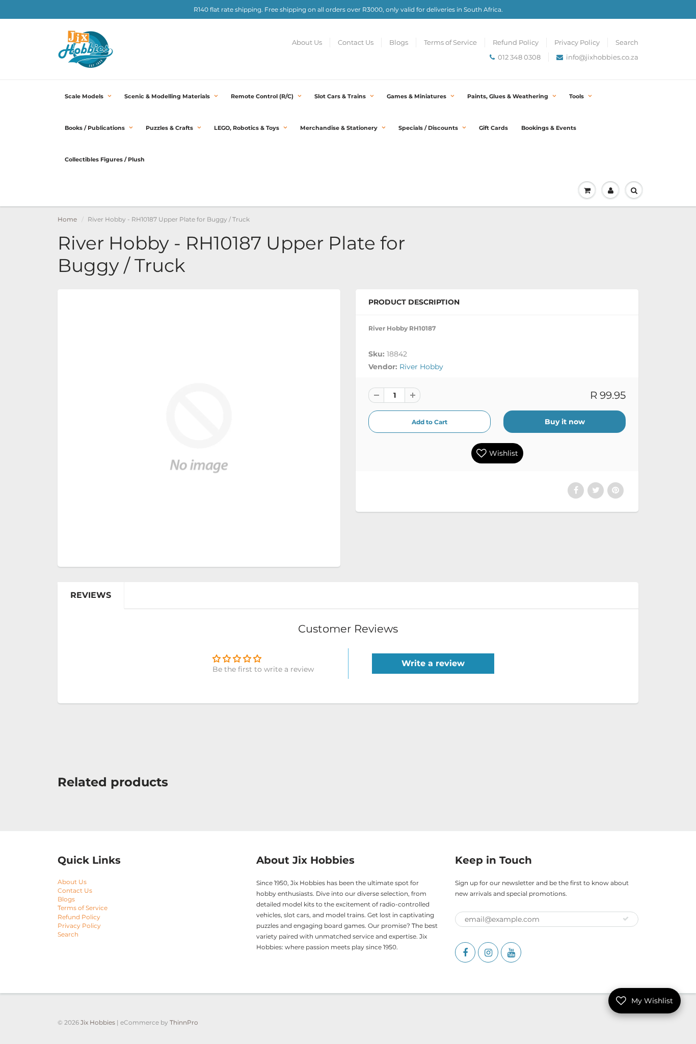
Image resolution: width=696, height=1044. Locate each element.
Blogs (398, 42)
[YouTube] (511, 952)
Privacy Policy (577, 42)
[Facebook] (465, 952)
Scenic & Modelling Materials (167, 96)
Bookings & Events (548, 127)
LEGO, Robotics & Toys (246, 127)
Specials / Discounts (428, 127)
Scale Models (84, 96)
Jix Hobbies (98, 1022)
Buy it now (565, 421)
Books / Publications (95, 127)
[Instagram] (488, 952)
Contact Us (355, 42)
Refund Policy (516, 42)
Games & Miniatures (416, 96)
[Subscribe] (625, 919)
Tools (576, 96)
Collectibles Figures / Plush (105, 159)
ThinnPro (184, 1022)
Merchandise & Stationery (339, 127)
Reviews (90, 595)
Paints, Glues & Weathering (507, 96)
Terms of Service (450, 42)
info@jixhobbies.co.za (602, 57)
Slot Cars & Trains (340, 96)
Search (626, 42)
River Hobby (421, 366)
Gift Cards (493, 127)
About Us (307, 42)
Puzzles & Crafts (169, 127)
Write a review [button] (433, 663)
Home (67, 219)
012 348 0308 (519, 57)
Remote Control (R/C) (262, 96)
